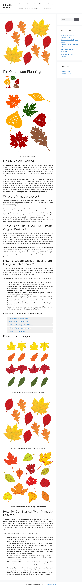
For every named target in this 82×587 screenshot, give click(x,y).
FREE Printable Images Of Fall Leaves (21, 325)
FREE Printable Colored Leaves (19, 321)
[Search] (76, 19)
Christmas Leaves (66, 71)
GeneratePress (51, 584)
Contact (29, 4)
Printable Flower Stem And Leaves (20, 328)
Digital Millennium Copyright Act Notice (29, 9)
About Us (21, 4)
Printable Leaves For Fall (17, 331)
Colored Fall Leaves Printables (19, 318)
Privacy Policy (48, 9)
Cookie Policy (49, 4)
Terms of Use (38, 4)
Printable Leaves (7, 6)
